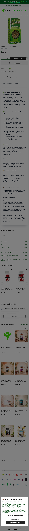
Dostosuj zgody (15, 519)
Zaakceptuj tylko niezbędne (15, 515)
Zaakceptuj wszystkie (15, 522)
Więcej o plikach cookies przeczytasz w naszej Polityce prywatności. (14, 511)
